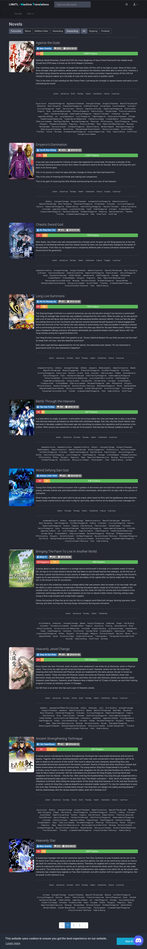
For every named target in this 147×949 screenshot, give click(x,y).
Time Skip (40, 132)
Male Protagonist (98, 116)
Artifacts (83, 368)
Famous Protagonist (81, 111)
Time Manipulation (49, 830)
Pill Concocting (107, 121)
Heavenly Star (46, 840)
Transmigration (128, 388)
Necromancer (119, 631)
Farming (109, 626)
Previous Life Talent (87, 124)
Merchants (67, 631)
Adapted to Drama (64, 447)
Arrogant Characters (110, 103)
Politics (134, 121)
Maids (89, 209)
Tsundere (57, 132)
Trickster (71, 391)
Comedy (70, 358)
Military (57, 721)
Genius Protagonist (127, 273)
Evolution (95, 373)
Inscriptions (85, 718)
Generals (80, 716)
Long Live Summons (50, 296)
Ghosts (38, 455)
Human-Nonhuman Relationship (74, 378)
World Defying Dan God (52, 470)
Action (56, 94)
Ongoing (93, 31)
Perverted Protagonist (80, 121)
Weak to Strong (119, 132)
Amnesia (46, 895)
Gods (46, 114)
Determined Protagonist (113, 109)
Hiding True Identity (129, 207)
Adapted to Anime (48, 447)
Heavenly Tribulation (101, 114)
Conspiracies (105, 106)
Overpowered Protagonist (51, 212)
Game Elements (129, 373)
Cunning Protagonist (45, 109)
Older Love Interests (43, 121)
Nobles (130, 631)
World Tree (112, 214)
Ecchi (73, 94)
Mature (106, 94)
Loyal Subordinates (76, 209)
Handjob (132, 897)
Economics (98, 626)
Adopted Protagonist (56, 103)
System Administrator (84, 636)
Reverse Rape (44, 127)
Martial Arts (97, 94)
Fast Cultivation (97, 111)
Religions (94, 633)
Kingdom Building (99, 628)
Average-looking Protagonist (99, 201)
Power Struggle (82, 633)
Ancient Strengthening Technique (59, 738)
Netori (54, 823)
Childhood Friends (91, 106)
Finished (105, 31)
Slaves (119, 386)
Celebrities (110, 623)
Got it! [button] (129, 941)
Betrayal (108, 895)
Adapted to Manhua (43, 270)
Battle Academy (105, 368)
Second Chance (92, 127)
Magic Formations (86, 531)
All (84, 31)
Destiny (67, 897)
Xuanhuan (116, 94)
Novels (18, 13)
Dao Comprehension (56, 273)
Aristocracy (57, 623)
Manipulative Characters (117, 116)
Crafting (93, 523)
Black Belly (117, 710)
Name (28, 31)
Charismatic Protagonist (72, 106)
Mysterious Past (47, 383)
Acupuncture (41, 103)
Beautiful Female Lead (128, 103)
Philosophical (117, 383)
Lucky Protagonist (83, 116)
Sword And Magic (103, 538)
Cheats (119, 623)
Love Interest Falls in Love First (101, 378)
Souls (134, 633)
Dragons (40, 111)
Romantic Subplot (59, 127)
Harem (88, 94)
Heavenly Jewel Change (53, 649)
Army (101, 708)
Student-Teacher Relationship (124, 828)
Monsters (113, 209)
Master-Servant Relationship (75, 119)
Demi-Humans (68, 109)
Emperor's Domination (51, 144)
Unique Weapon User (96, 132)
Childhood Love (112, 450)
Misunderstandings (69, 721)
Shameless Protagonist (125, 127)
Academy (43, 708)
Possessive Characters (58, 124)
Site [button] (29, 13)
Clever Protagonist (80, 812)
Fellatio (118, 373)
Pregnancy (73, 124)
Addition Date (41, 31)
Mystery (107, 191)
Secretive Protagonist (61, 386)
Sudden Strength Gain (93, 388)
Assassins (93, 368)
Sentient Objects (107, 127)
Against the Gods (48, 43)
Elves (48, 111)
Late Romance (88, 275)
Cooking (112, 812)
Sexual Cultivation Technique (83, 386)
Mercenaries (125, 275)
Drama (74, 698)
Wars (109, 132)
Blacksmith (126, 521)
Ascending (58, 31)
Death (58, 109)
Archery (83, 708)
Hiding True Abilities (52, 378)
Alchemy (48, 201)
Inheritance (116, 114)
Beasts (133, 368)
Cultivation (131, 106)
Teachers (128, 212)
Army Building (111, 708)
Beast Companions (120, 201)
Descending (72, 31)
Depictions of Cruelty (93, 109)
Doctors (66, 526)
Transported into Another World (54, 391)
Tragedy (107, 260)
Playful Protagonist (122, 121)
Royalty (104, 723)
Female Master (111, 111)
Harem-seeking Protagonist (80, 114)
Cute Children (45, 815)
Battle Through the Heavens (55, 401)
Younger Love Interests (86, 134)
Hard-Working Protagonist (90, 207)
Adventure (65, 94)
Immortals (46, 209)
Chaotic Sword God (49, 224)
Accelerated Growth (50, 521)
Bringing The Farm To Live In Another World (66, 551)
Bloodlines (41, 106)
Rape (99, 124)
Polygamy (44, 124)
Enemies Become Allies (62, 111)
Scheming (103, 212)
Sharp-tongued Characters (51, 129)
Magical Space (131, 628)
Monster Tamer (100, 381)
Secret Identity (126, 905)
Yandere (128, 460)
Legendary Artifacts (45, 116)
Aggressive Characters (75, 103)
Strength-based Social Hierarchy (88, 129)
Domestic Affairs (77, 626)
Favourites (16, 31)
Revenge (130, 124)
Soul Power (43, 538)
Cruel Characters (119, 106)
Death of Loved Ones (75, 273)
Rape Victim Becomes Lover (113, 124)
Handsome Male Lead (59, 114)
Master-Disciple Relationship (51, 119)
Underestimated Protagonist (75, 132)
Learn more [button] (13, 943)
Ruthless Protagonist (76, 127)
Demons (79, 109)
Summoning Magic (112, 388)
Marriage (131, 116)
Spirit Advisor (68, 129)
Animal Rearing (45, 623)
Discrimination (130, 109)
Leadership (96, 718)
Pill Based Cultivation (129, 455)
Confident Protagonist (110, 370)
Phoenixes (95, 121)
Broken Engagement (71, 370)
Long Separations (67, 116)
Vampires (69, 639)
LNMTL (29, 4)
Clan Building (129, 623)
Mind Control (78, 631)
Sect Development (116, 212)
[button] (136, 4)
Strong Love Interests (110, 129)
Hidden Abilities (75, 275)
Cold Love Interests (128, 450)
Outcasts (93, 902)
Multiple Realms (112, 119)
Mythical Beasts (126, 119)
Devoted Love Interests (59, 626)
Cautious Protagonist (95, 623)
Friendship (126, 526)
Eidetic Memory (72, 207)
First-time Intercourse (127, 111)
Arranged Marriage (93, 103)
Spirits (55, 636)
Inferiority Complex (60, 820)
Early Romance (96, 452)
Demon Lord (61, 373)
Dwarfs (80, 373)
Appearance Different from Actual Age (64, 708)
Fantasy (80, 94)
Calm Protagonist (61, 523)
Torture (49, 132)
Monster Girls (86, 381)
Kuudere (125, 114)
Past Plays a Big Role (61, 121)
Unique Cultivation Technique (76, 286)
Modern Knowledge (49, 902)
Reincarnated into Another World (57, 281)
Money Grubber (73, 381)
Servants (119, 633)
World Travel (132, 132)
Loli (56, 116)
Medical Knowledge (96, 119)
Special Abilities (122, 281)
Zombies (104, 639)
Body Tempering (54, 106)
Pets (108, 383)
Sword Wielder (126, 129)
